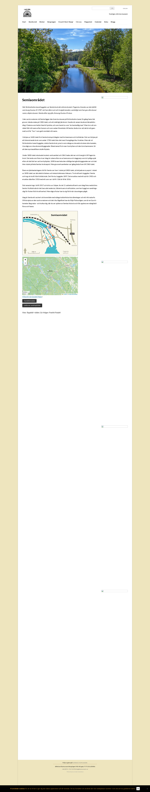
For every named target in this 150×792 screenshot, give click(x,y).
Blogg (113, 22)
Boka (106, 22)
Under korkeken (79, 771)
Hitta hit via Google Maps (32, 297)
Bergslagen (51, 22)
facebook (75, 762)
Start (24, 22)
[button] (50, 273)
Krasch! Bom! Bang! (65, 22)
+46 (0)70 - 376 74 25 (68, 769)
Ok (138, 788)
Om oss (79, 22)
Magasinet (88, 22)
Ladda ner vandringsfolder (32, 305)
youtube (84, 762)
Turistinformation (29, 301)
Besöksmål (33, 22)
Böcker (42, 22)
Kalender (98, 22)
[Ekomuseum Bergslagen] (38, 13)
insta (79, 762)
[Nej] (147, 789)
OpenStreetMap (73, 294)
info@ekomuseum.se (81, 769)
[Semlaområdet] (75, 92)
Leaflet (65, 294)
